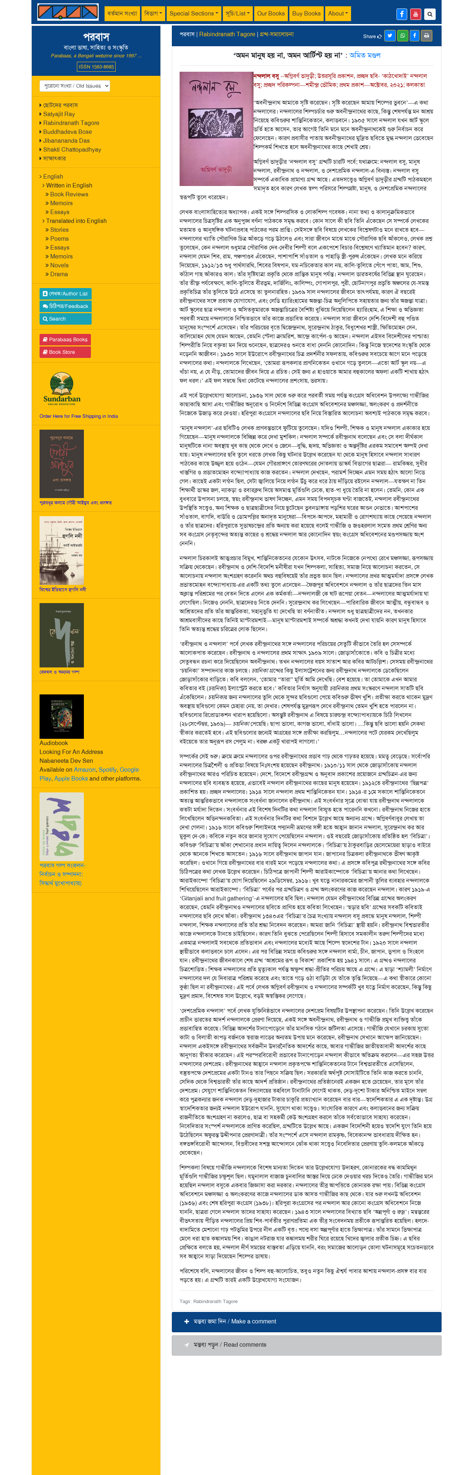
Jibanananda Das (66, 141)
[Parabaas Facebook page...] (402, 14)
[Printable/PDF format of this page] (426, 35)
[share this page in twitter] (390, 35)
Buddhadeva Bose (67, 132)
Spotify (108, 770)
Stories (59, 230)
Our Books (271, 13)
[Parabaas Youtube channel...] (415, 14)
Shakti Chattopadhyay (72, 149)
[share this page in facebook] (414, 35)
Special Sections (192, 13)
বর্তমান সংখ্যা (122, 13)
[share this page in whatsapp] (402, 35)
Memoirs (61, 203)
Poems (59, 239)
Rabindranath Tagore (71, 123)
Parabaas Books (68, 339)
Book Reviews (69, 194)
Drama (59, 274)
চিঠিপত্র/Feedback (68, 306)
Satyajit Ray (59, 114)
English (53, 176)
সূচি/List (235, 13)
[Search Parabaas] (430, 14)
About (336, 13)
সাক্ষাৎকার (54, 158)
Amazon (85, 770)
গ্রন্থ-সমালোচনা (277, 34)
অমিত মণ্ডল (365, 55)
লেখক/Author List (68, 293)
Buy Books (306, 13)
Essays (59, 212)
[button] (307, 1322)
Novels (59, 265)
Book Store (61, 352)
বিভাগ (151, 13)
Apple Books (71, 778)
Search (57, 318)
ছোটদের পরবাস (60, 105)
